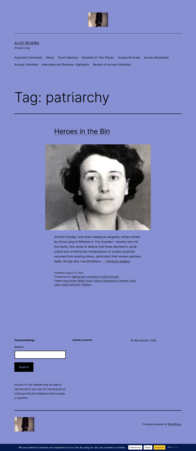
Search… (19, 346)
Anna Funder (69, 280)
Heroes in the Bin (82, 131)
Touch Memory (68, 57)
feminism (124, 280)
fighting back (79, 276)
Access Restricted (156, 57)
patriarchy (75, 284)
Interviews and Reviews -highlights (65, 64)
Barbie (81, 280)
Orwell (64, 284)
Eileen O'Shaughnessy (106, 280)
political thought (110, 276)
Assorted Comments (28, 57)
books (89, 280)
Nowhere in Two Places (98, 57)
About (50, 57)
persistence (93, 276)
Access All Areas (129, 57)
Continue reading (118, 261)
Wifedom (87, 284)
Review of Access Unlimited (112, 64)
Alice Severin (26, 43)
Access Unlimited (26, 64)
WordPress (174, 424)
